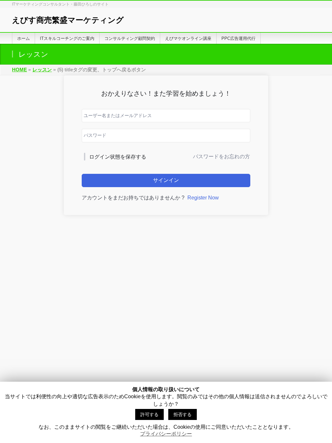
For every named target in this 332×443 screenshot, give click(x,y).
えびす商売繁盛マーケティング (68, 20)
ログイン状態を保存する (117, 157)
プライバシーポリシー (166, 434)
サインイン (166, 180)
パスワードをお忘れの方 (221, 156)
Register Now (203, 197)
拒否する (182, 414)
